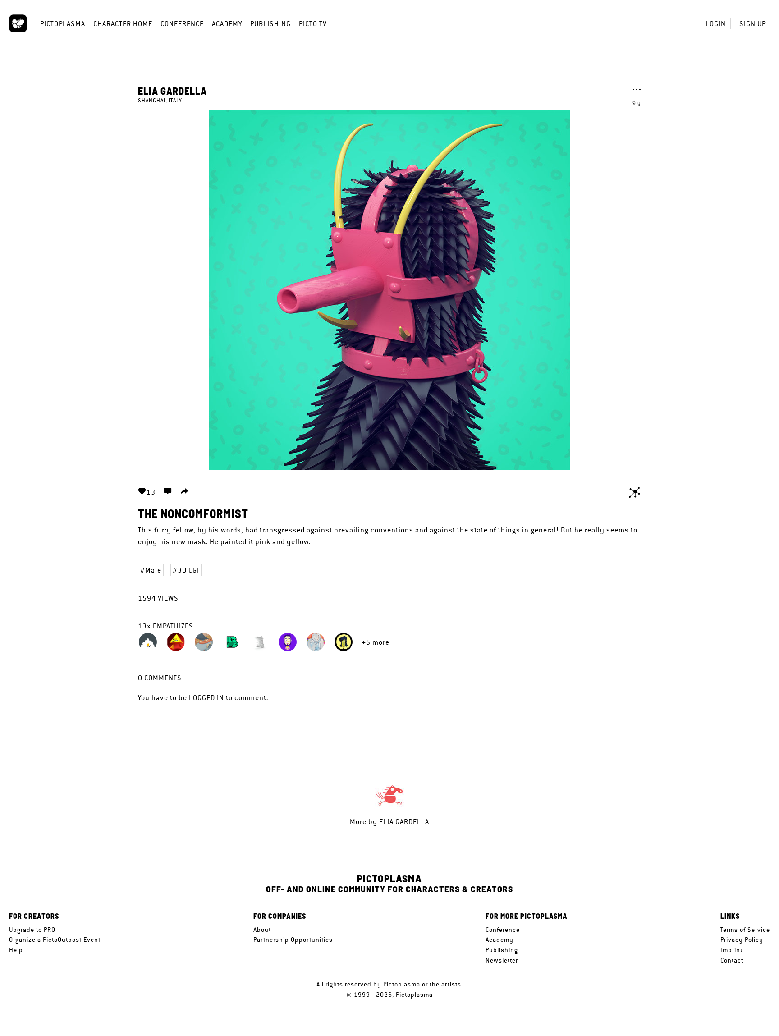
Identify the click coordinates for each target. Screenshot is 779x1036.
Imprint (731, 950)
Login (716, 23)
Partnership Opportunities (293, 939)
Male (153, 570)
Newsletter (502, 960)
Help (16, 950)
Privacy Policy (741, 939)
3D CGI (188, 570)
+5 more (376, 642)
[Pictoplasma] (18, 23)
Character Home (122, 23)
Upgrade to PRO (32, 930)
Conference (182, 23)
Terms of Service (745, 930)
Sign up (752, 23)
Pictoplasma (62, 23)
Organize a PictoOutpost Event (55, 939)
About (262, 930)
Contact (731, 960)
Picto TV (313, 23)
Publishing (270, 23)
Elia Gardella (172, 90)
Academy (227, 23)
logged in (206, 697)
